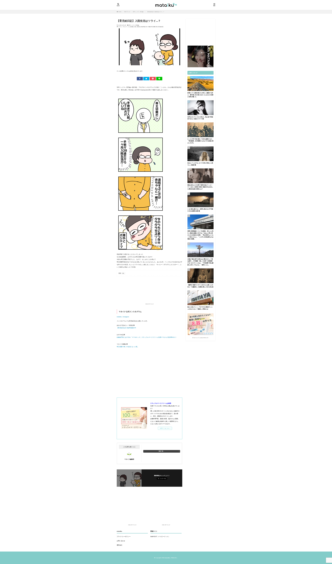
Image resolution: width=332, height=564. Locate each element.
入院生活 (138, 26)
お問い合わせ (121, 541)
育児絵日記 (160, 26)
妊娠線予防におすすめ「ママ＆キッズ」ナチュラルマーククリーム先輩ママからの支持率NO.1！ (147, 337)
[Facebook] (140, 78)
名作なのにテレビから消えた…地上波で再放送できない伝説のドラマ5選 (200, 118)
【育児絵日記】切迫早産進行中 (126, 328)
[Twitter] (146, 78)
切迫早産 (143, 26)
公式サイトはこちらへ (165, 428)
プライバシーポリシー (124, 536)
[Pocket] (153, 78)
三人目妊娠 (130, 26)
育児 (157, 26)
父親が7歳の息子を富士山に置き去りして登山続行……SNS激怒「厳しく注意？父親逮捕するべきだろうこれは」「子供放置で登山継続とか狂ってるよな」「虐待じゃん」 (200, 262)
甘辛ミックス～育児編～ (138, 11)
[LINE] (159, 78)
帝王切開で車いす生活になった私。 (128, 346)
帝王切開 (153, 26)
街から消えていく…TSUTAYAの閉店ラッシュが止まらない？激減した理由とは (200, 308)
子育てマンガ (127, 11)
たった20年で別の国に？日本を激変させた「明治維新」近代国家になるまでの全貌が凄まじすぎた (200, 141)
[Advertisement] (149, 290)
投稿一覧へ (161, 451)
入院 (135, 26)
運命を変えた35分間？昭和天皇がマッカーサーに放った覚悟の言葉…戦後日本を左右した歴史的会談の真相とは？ (200, 187)
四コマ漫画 (148, 26)
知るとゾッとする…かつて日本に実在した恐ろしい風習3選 (200, 164)
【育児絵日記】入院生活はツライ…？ (155, 11)
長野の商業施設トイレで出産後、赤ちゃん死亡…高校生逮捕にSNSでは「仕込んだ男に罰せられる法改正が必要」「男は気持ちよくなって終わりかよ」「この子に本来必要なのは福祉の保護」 (200, 235)
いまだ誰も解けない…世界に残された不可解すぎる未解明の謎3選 (200, 210)
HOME (119, 11)
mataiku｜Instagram (123, 316)
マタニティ (125, 26)
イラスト (120, 26)
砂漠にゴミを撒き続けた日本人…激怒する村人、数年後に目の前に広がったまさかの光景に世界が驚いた (200, 94)
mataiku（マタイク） (171, 557)
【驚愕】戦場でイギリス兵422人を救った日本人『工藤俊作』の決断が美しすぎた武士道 (200, 286)
